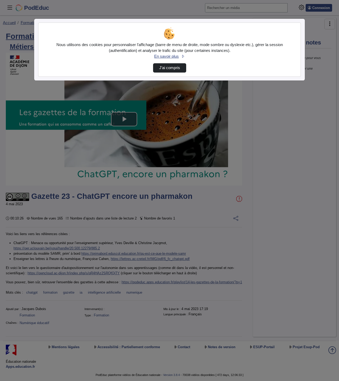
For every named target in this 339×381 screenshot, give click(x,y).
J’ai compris (169, 68)
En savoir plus (166, 56)
